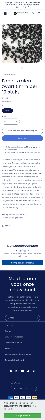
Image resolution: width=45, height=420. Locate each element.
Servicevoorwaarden (14, 337)
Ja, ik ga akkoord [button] (22, 416)
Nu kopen (22, 138)
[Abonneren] (37, 318)
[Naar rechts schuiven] (28, 68)
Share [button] (7, 226)
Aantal (5, 116)
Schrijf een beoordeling (22, 263)
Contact (8, 331)
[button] (5, 13)
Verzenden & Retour (13, 343)
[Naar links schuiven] (17, 68)
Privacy (8, 348)
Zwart (7, 111)
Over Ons (9, 325)
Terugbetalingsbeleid (14, 360)
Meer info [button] (8, 409)
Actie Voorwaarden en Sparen (18, 354)
